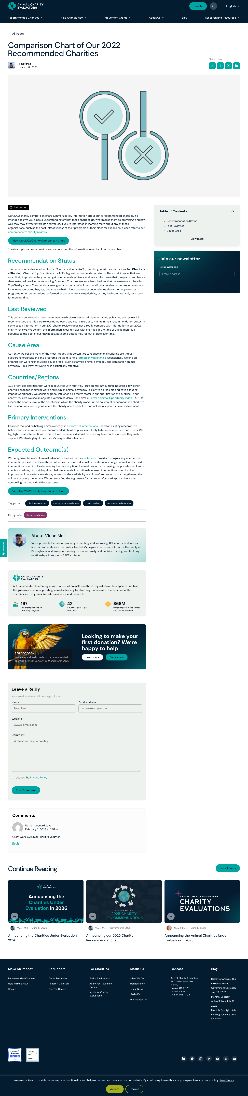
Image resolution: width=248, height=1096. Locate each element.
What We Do (137, 978)
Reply (15, 843)
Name (15, 702)
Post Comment (26, 790)
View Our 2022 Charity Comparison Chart (38, 240)
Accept (114, 1089)
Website (17, 718)
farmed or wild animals (92, 357)
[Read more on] (46, 901)
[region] (124, 1086)
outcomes (90, 458)
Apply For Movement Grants (100, 985)
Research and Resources (220, 17)
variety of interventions (83, 426)
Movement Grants (116, 17)
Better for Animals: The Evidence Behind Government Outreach (223, 983)
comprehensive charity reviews (27, 232)
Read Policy (227, 1080)
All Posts (18, 33)
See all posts (228, 868)
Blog (184, 17)
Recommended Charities (23, 17)
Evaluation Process (99, 978)
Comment (18, 735)
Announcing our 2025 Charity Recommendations (109, 937)
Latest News (136, 989)
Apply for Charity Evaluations (98, 994)
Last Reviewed (176, 226)
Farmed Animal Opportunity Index (111, 398)
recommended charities (119, 503)
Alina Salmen (180, 928)
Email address (87, 702)
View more (197, 238)
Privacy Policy (38, 777)
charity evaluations (37, 503)
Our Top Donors (57, 989)
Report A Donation (59, 983)
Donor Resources (58, 978)
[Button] (213, 6)
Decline (134, 1089)
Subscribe (171, 283)
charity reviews (93, 503)
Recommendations (35, 515)
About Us (154, 17)
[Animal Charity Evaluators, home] (26, 6)
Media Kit (135, 994)
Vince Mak (23, 928)
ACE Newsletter (138, 999)
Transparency (137, 983)
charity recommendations (66, 503)
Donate (198, 6)
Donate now (116, 657)
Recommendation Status (182, 221)
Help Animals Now (72, 17)
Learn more (92, 657)
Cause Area (174, 231)
